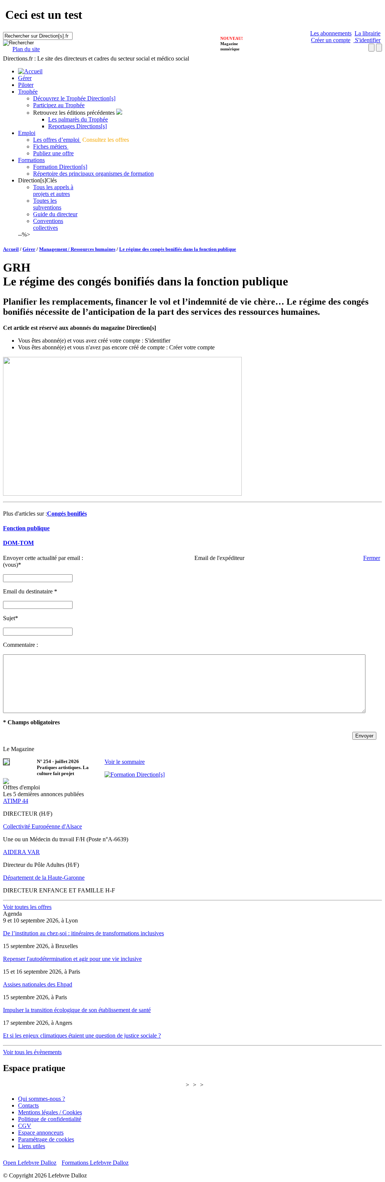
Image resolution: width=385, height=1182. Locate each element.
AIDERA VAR (21, 852)
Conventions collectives (48, 224)
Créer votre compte (192, 347)
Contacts (28, 1105)
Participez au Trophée (59, 105)
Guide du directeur (55, 214)
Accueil (11, 249)
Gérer (25, 78)
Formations (31, 160)
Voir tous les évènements (32, 1052)
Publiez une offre (53, 153)
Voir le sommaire (125, 762)
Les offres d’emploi (57, 140)
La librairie (367, 33)
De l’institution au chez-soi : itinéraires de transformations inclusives (83, 933)
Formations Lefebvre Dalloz (95, 1162)
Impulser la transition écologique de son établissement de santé (77, 1010)
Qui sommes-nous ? (41, 1099)
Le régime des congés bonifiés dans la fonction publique (177, 249)
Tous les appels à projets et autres (53, 190)
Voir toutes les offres (27, 907)
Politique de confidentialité (49, 1119)
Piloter (25, 85)
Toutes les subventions (47, 204)
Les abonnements (331, 33)
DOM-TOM (18, 543)
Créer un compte (330, 40)
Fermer (371, 558)
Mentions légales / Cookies (50, 1112)
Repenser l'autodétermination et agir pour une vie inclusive (72, 959)
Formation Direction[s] (60, 167)
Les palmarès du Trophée (78, 119)
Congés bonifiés (67, 513)
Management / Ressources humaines (77, 249)
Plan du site (26, 49)
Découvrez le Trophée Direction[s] (74, 98)
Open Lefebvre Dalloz (29, 1162)
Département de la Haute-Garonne (44, 877)
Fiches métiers (50, 146)
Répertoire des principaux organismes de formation (93, 173)
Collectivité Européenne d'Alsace (42, 826)
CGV (24, 1126)
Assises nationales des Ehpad (37, 984)
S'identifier (366, 40)
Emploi (26, 133)
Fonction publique (26, 528)
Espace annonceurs (41, 1132)
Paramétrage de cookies (46, 1139)
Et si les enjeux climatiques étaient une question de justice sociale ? (82, 1035)
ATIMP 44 (15, 801)
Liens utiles (31, 1146)
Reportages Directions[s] (77, 126)
